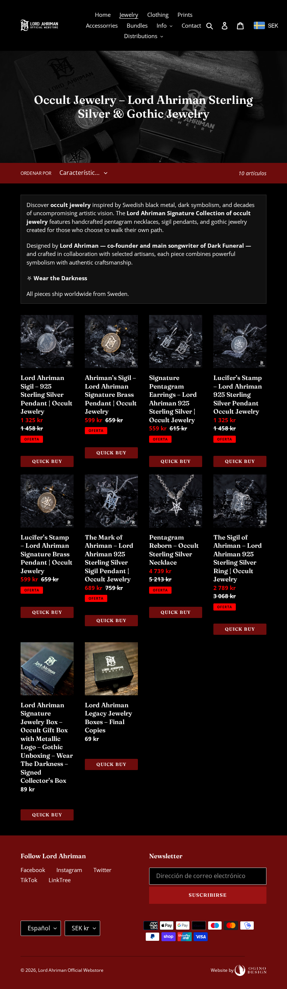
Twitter (102, 870)
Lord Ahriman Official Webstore (71, 970)
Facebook (33, 870)
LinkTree (60, 880)
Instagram (69, 870)
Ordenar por (36, 173)
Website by (223, 970)
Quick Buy (47, 461)
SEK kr (80, 928)
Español (39, 928)
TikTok (29, 880)
